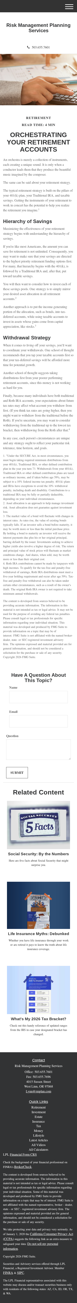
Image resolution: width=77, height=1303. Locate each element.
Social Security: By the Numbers (38, 854)
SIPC (20, 1272)
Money (38, 1130)
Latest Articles (38, 1140)
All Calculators (38, 1149)
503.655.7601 (41, 47)
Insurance (38, 1121)
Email (13, 711)
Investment (39, 1112)
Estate (39, 1116)
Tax (38, 1126)
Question (12, 736)
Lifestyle (38, 1135)
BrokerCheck (23, 1166)
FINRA (8, 1272)
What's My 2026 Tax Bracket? (38, 1019)
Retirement (38, 1107)
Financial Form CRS (23, 1154)
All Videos (38, 1145)
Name (13, 687)
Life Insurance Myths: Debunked (38, 934)
